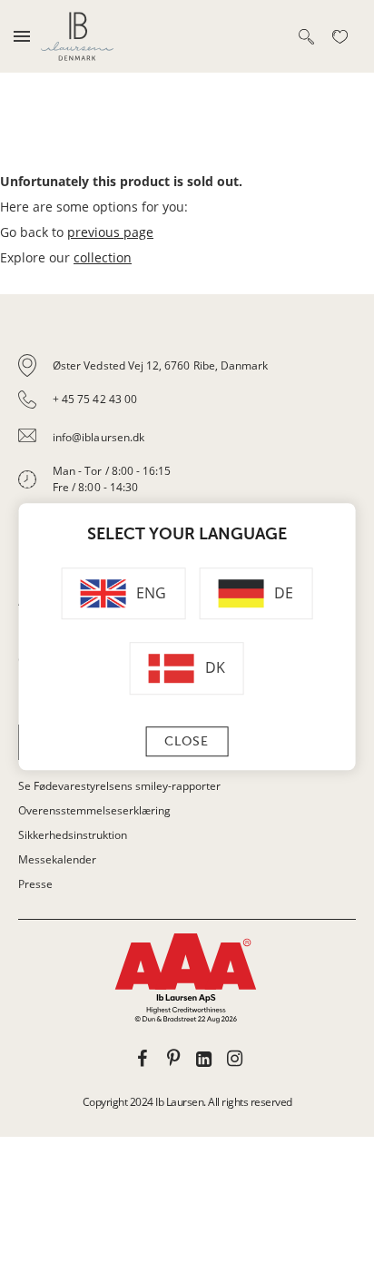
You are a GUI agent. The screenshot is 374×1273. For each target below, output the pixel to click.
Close (186, 741)
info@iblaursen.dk (98, 437)
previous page (110, 232)
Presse (35, 884)
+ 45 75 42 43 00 (95, 399)
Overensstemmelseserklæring (94, 810)
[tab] (187, 443)
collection (103, 257)
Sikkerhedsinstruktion (72, 835)
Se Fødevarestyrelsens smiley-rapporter (119, 786)
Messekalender (57, 859)
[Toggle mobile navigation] (22, 36)
